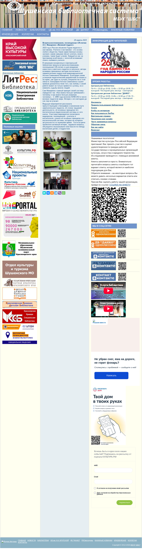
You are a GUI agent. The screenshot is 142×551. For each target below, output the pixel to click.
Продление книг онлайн (101, 119)
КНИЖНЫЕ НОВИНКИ (123, 30)
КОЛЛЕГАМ (28, 34)
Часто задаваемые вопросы (103, 122)
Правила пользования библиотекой (107, 105)
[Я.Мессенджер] (44, 193)
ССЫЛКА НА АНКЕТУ (119, 184)
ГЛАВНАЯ (7, 30)
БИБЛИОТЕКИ (37, 30)
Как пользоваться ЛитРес (102, 113)
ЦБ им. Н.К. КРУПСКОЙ (61, 30)
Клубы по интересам (100, 111)
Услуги (94, 108)
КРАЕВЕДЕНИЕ (10, 34)
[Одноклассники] (52, 193)
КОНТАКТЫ (43, 34)
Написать (111, 375)
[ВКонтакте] (48, 193)
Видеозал (95, 130)
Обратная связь (98, 124)
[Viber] (59, 193)
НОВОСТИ (21, 30)
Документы (96, 102)
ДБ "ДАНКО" (82, 30)
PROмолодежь (100, 30)
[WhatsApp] (63, 193)
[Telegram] (56, 193)
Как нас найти (97, 127)
